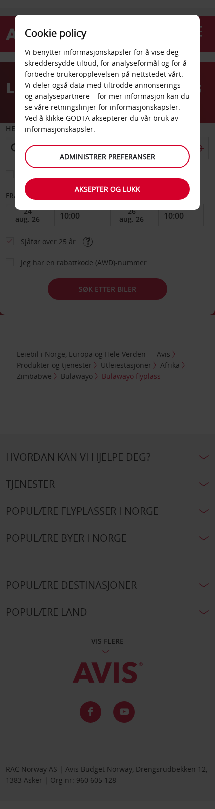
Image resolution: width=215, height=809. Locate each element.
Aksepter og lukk (107, 189)
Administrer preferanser (108, 157)
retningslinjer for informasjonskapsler (114, 107)
